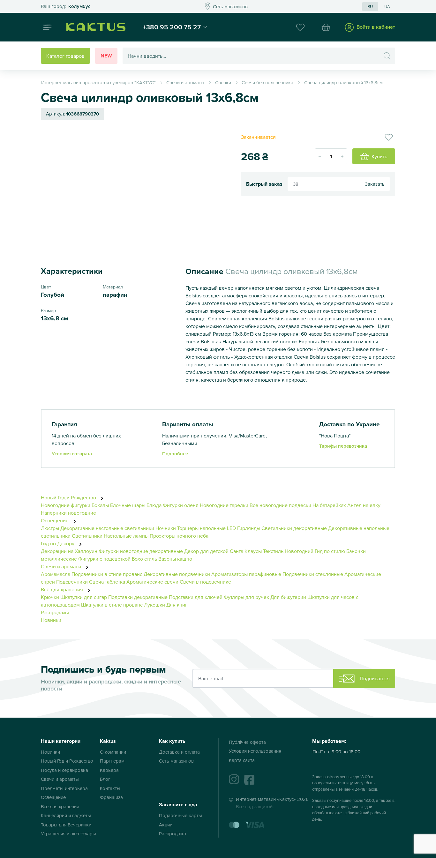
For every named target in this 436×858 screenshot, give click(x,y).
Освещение (55, 520)
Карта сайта (242, 760)
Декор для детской (206, 551)
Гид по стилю (330, 551)
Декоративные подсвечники (177, 574)
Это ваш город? (65, 6)
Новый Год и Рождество (69, 497)
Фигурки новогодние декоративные (141, 551)
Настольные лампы (127, 535)
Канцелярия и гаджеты (66, 815)
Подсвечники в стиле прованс (106, 574)
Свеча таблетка (107, 581)
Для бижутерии (288, 597)
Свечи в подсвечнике (205, 581)
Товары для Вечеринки (66, 824)
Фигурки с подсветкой (104, 558)
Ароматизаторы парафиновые (246, 574)
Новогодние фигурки (65, 505)
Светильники (87, 535)
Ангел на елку (363, 505)
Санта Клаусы (246, 551)
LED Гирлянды (243, 528)
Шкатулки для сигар (83, 597)
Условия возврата (72, 453)
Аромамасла (55, 574)
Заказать (375, 184)
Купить (379, 156)
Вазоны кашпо (175, 558)
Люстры (50, 528)
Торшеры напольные (201, 528)
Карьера (109, 770)
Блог (105, 779)
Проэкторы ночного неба (179, 535)
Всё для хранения (62, 589)
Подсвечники (72, 581)
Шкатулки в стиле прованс (112, 604)
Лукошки (154, 604)
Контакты (110, 788)
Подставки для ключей (195, 597)
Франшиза (111, 797)
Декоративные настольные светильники (107, 528)
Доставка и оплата (179, 752)
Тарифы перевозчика (343, 446)
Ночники (165, 528)
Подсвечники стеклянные (312, 574)
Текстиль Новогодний (288, 551)
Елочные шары (127, 505)
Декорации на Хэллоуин (69, 551)
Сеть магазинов (176, 760)
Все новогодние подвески (280, 505)
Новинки (51, 619)
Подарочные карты (180, 815)
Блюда (154, 505)
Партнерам (112, 760)
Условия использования (255, 751)
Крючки (50, 597)
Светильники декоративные (294, 528)
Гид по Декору (58, 543)
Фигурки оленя (181, 505)
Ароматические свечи (153, 581)
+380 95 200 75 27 (172, 27)
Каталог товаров (65, 55)
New (106, 55)
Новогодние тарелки (224, 505)
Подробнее (175, 453)
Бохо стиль (144, 558)
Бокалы (100, 505)
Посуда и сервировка (64, 770)
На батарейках (329, 505)
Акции (165, 824)
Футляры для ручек (246, 597)
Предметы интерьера (64, 788)
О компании (113, 752)
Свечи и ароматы (61, 566)
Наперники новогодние (68, 512)
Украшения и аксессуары (68, 833)
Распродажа (172, 833)
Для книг (176, 604)
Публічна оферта (247, 742)
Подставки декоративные (138, 597)
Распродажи (55, 612)
